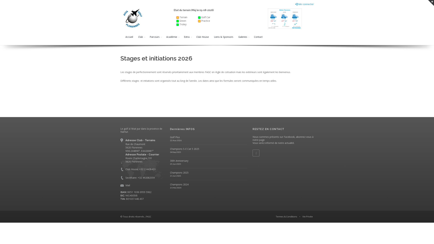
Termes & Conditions (286, 216)
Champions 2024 (179, 184)
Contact (258, 36)
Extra (187, 36)
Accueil (129, 36)
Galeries (242, 36)
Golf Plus (175, 137)
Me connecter (306, 4)
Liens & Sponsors (223, 36)
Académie (171, 36)
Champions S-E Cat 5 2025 (184, 148)
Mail (127, 185)
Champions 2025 (179, 172)
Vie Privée (307, 216)
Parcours (155, 36)
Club (140, 36)
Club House (202, 36)
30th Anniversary (179, 160)
